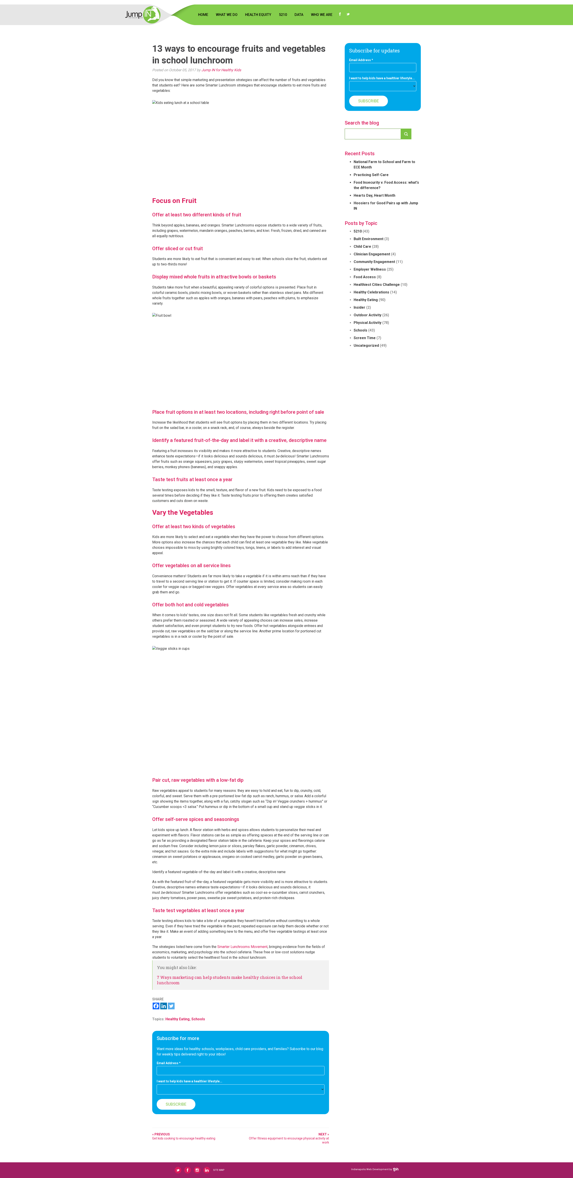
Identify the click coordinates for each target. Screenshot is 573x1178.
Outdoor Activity (367, 315)
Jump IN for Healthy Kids (221, 70)
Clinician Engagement (372, 254)
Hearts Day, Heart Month (374, 195)
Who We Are (321, 15)
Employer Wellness (370, 269)
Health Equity (258, 15)
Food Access (365, 277)
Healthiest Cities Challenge (377, 284)
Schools (198, 1019)
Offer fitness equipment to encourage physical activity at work (289, 1138)
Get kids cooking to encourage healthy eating (183, 1136)
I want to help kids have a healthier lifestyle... (189, 1081)
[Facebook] (156, 1006)
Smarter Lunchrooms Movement (242, 947)
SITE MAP (218, 1170)
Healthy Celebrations (371, 292)
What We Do (226, 15)
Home (203, 15)
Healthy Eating (177, 1019)
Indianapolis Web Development (370, 1169)
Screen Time (365, 338)
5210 (283, 15)
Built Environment (368, 239)
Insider (359, 307)
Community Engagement (374, 262)
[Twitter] (171, 1006)
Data (299, 15)
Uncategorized (366, 345)
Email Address (169, 1063)
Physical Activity (367, 323)
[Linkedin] (163, 1006)
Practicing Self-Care (371, 175)
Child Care (362, 246)
